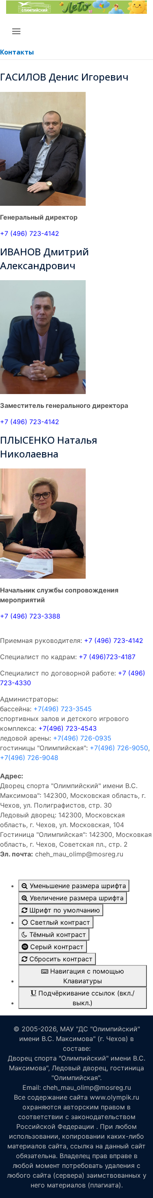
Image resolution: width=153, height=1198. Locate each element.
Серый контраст (56, 947)
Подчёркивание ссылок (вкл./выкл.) (85, 998)
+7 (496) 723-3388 (30, 616)
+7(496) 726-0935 (82, 738)
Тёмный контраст (56, 934)
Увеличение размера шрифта (76, 898)
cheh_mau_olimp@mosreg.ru (87, 1087)
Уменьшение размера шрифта (77, 886)
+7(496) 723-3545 (62, 709)
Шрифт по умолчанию (63, 910)
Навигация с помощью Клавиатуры (86, 976)
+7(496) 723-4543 (67, 728)
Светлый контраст (59, 922)
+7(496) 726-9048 (29, 758)
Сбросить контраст (60, 959)
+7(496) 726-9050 (119, 748)
